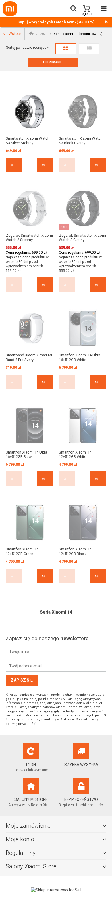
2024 (43, 34)
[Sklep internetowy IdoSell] (56, 890)
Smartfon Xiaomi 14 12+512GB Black (75, 551)
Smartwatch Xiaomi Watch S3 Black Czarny (81, 140)
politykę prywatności (21, 724)
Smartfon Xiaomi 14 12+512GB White (75, 454)
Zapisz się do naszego (47, 638)
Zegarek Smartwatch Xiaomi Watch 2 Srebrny (29, 237)
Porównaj (45, 165)
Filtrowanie (52, 62)
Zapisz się (22, 680)
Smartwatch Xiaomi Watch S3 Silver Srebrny (27, 140)
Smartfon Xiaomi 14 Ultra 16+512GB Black (26, 454)
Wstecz (15, 33)
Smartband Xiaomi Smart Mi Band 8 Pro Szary (29, 357)
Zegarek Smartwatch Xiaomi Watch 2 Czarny (82, 237)
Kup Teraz (14, 165)
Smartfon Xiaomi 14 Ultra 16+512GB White (79, 357)
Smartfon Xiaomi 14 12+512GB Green (22, 551)
